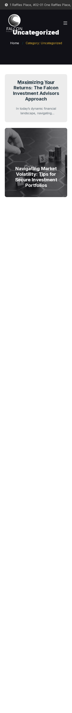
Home (14, 43)
